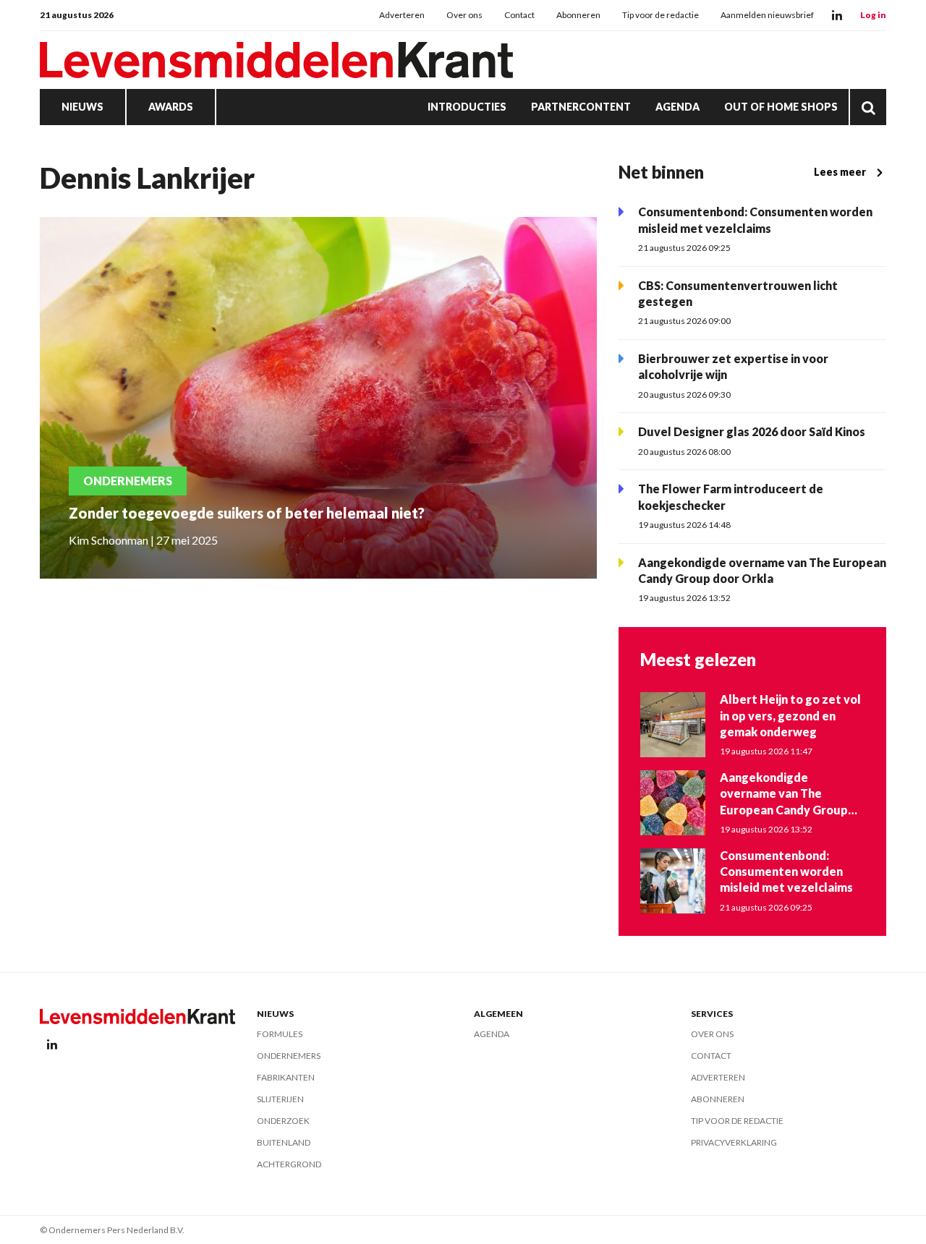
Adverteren (402, 14)
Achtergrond (289, 1164)
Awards (170, 107)
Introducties (467, 107)
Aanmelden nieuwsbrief (767, 14)
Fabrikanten (286, 1077)
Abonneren (578, 14)
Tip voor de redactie (660, 14)
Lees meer (840, 172)
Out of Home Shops (781, 107)
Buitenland (283, 1142)
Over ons (464, 14)
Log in (873, 14)
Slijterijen (280, 1099)
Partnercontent (581, 107)
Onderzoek (283, 1120)
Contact (519, 14)
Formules (279, 1033)
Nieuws (82, 107)
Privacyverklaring (734, 1142)
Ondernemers (288, 1055)
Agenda (677, 107)
